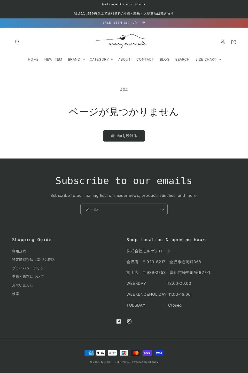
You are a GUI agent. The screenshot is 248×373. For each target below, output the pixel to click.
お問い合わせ (22, 285)
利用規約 (19, 251)
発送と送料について (28, 276)
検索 (15, 294)
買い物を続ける (124, 135)
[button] (17, 42)
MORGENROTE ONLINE (116, 361)
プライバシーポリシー (29, 268)
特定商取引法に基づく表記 (33, 259)
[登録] (162, 209)
